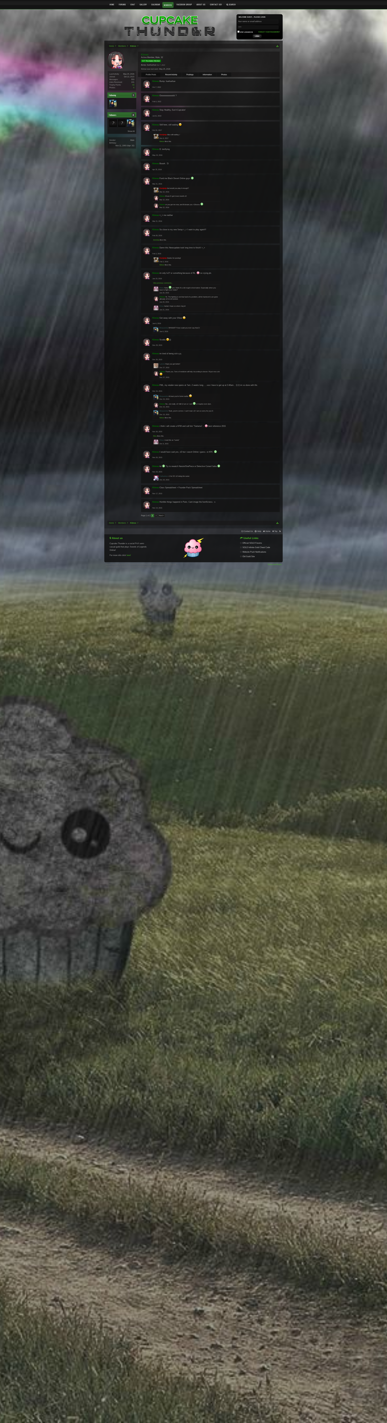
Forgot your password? (269, 32)
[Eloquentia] (113, 103)
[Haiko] (122, 123)
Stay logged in (246, 32)
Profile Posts (151, 75)
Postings (190, 75)
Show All (131, 131)
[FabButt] (113, 123)
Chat (132, 4)
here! (129, 555)
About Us (201, 4)
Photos (224, 75)
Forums (122, 4)
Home (112, 4)
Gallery (143, 4)
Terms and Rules (274, 564)
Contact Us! (216, 4)
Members (168, 5)
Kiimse (161, 141)
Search (232, 4)
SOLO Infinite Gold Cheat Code (256, 547)
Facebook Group (184, 4)
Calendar (155, 4)
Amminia (156, 240)
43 (133, 85)
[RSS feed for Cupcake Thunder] (280, 531)
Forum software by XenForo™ (129, 564)
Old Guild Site (248, 556)
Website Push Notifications (254, 552)
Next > (161, 516)
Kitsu (155, 436)
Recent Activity (171, 75)
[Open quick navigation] (277, 46)
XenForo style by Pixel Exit (163, 564)
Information (207, 75)
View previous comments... (163, 283)
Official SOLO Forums (252, 543)
